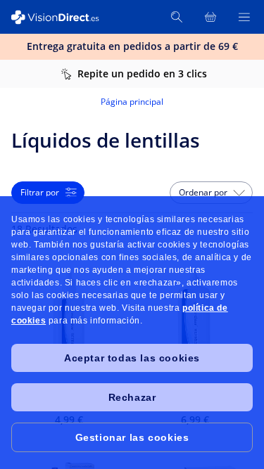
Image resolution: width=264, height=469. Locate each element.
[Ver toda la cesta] (210, 16)
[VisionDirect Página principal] (62, 17)
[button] (211, 192)
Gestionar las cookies (132, 437)
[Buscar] (176, 16)
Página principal (132, 102)
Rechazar (132, 397)
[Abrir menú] (244, 16)
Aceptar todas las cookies (132, 358)
